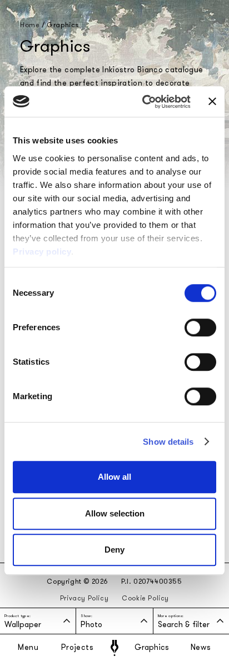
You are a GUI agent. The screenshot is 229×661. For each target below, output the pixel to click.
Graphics (152, 648)
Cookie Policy (145, 598)
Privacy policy (42, 251)
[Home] (114, 648)
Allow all (114, 476)
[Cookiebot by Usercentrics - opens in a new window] (144, 102)
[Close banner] (212, 102)
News (201, 648)
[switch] (200, 327)
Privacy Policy (84, 598)
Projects (77, 648)
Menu (28, 648)
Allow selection (115, 513)
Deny (114, 549)
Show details (168, 441)
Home (29, 25)
